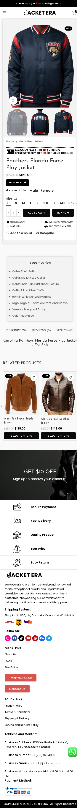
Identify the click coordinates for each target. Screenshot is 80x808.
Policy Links (13, 699)
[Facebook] (14, 638)
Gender (11, 190)
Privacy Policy (13, 706)
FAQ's (8, 661)
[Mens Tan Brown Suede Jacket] (21, 394)
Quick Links (13, 648)
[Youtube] (28, 638)
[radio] (34, 190)
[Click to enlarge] (13, 100)
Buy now (63, 212)
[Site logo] (40, 12)
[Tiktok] (21, 638)
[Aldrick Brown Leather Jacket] (58, 394)
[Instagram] (8, 638)
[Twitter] (49, 638)
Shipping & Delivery (17, 718)
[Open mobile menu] (4, 12)
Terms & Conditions (18, 712)
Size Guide (11, 667)
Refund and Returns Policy (22, 725)
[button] (10, 66)
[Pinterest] (35, 638)
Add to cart (36, 212)
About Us (10, 654)
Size (9, 199)
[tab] (16, 331)
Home (10, 141)
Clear (74, 203)
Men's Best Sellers (31, 141)
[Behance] (42, 638)
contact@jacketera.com (45, 763)
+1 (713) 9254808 (43, 755)
